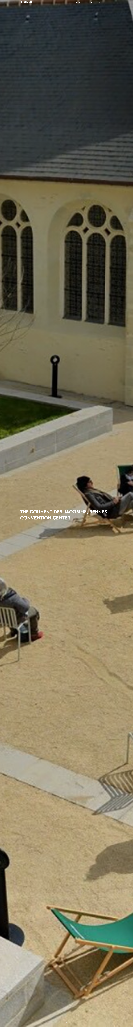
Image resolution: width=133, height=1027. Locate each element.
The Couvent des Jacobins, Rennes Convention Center (93, 3)
